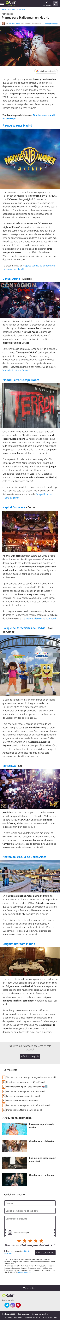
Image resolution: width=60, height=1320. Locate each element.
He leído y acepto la (17, 1252)
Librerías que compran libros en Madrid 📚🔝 (27, 1087)
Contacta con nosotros (40, 1314)
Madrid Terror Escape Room (21, 380)
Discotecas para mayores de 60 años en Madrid (28, 1105)
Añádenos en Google (47, 71)
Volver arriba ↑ (30, 1288)
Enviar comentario (45, 1253)
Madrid (12, 9)
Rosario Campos (14, 23)
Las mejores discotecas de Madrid (38, 619)
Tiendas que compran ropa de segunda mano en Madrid (31, 1077)
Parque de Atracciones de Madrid (24, 628)
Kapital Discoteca (14, 507)
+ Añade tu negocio (50, 23)
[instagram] (12, 1305)
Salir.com (5, 9)
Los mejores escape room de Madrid (23, 1096)
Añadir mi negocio (30, 1057)
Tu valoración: (12, 1245)
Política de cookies (50, 1318)
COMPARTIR (47, 5)
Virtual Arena (11, 278)
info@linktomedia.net (25, 1272)
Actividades (21, 9)
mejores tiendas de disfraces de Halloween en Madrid (29, 267)
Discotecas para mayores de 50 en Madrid (25, 1091)
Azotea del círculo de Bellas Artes (24, 856)
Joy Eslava (9, 765)
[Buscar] (56, 3)
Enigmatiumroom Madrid (19, 943)
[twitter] (6, 1305)
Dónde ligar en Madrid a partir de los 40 (24, 1110)
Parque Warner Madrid (17, 125)
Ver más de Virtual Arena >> (16, 370)
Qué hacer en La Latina (41, 1175)
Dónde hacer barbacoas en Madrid (22, 1101)
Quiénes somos (23, 1314)
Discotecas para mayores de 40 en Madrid (25, 1082)
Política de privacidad (32, 1318)
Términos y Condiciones (13, 1318)
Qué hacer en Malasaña (41, 1141)
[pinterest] (18, 1305)
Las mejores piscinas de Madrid (41, 1126)
